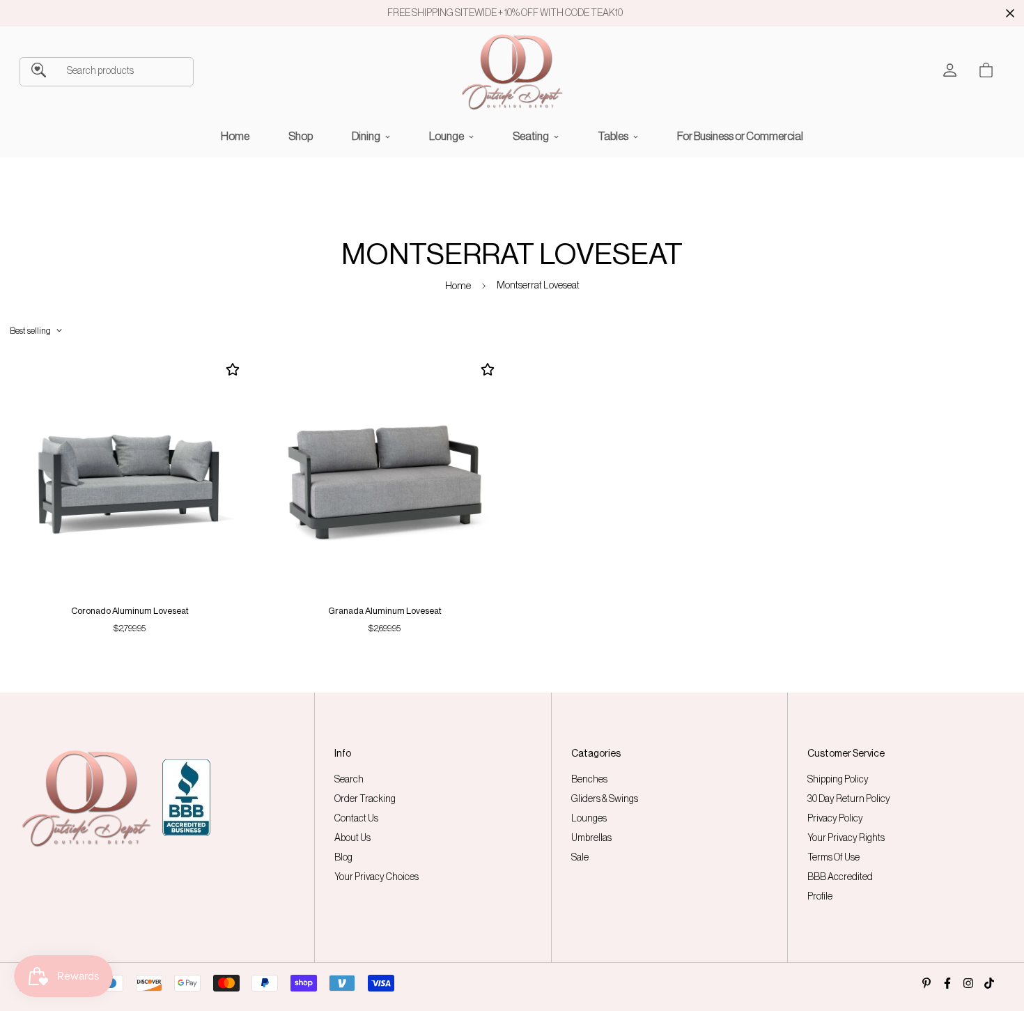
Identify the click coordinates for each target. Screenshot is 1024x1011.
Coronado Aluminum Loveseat (130, 610)
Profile (819, 897)
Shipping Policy (838, 780)
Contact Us (356, 819)
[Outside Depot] (512, 71)
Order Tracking (365, 799)
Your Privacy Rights (846, 838)
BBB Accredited (840, 877)
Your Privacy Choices (376, 877)
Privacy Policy (835, 819)
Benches (589, 780)
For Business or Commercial (740, 136)
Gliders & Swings (604, 799)
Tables (613, 136)
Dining (366, 136)
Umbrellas (591, 838)
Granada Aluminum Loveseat (385, 610)
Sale (580, 858)
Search (349, 780)
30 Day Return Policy (848, 799)
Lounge (446, 136)
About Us (352, 838)
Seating (531, 136)
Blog (343, 858)
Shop (300, 136)
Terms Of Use (833, 858)
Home (235, 136)
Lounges (589, 819)
